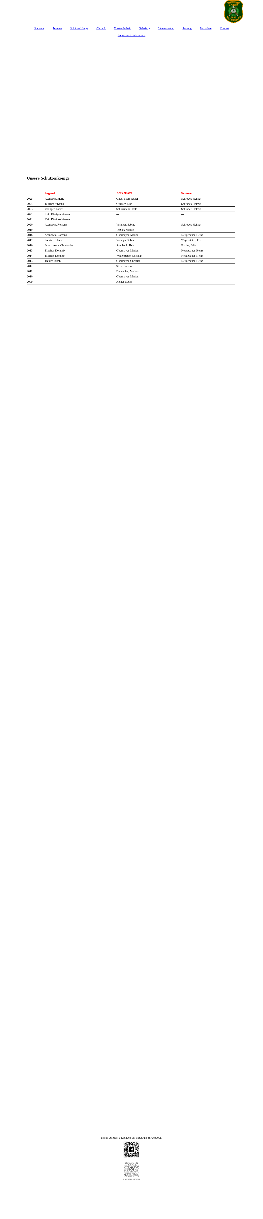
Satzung (187, 28)
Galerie (143, 28)
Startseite (39, 28)
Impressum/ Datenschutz (131, 35)
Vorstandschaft (122, 28)
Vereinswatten (166, 28)
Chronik (101, 28)
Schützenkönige (79, 28)
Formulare (205, 28)
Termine (57, 28)
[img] (131, 11)
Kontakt (224, 28)
